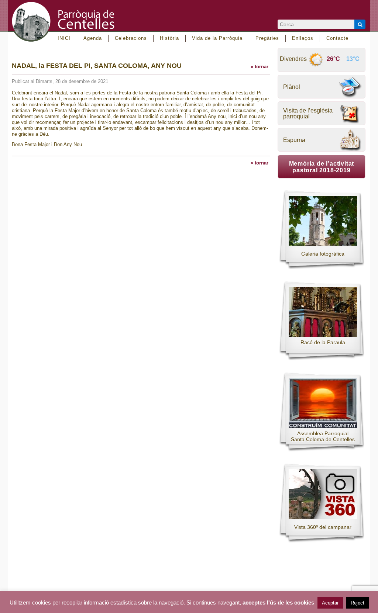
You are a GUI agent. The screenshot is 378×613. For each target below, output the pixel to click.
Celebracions (131, 38)
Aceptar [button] (330, 603)
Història (169, 38)
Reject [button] (357, 603)
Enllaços (302, 38)
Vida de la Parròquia (217, 38)
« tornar (259, 66)
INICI (64, 38)
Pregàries (267, 38)
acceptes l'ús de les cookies (278, 603)
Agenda (92, 38)
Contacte (337, 38)
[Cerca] (359, 24)
